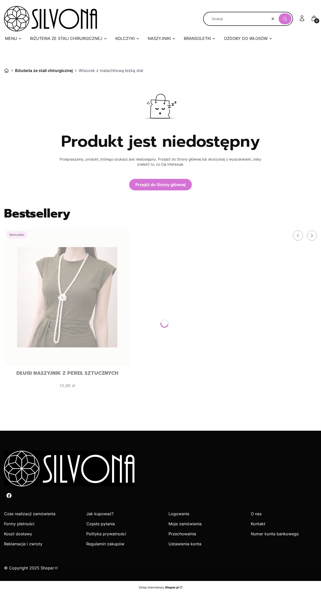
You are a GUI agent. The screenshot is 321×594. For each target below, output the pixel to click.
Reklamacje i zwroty (23, 543)
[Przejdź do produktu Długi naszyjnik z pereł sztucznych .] (67, 297)
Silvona (6, 70)
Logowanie (179, 513)
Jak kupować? (100, 513)
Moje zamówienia (185, 523)
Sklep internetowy (159, 587)
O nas (256, 513)
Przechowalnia (182, 533)
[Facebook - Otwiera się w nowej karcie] (9, 495)
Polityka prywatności (106, 533)
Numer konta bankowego (275, 533)
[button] (285, 18)
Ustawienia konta (185, 543)
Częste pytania (100, 523)
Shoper (47, 567)
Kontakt (258, 523)
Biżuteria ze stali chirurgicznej (44, 70)
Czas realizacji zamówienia (29, 513)
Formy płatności (19, 523)
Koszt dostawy (18, 533)
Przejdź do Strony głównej (160, 184)
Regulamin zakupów (105, 543)
